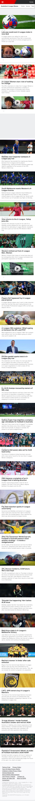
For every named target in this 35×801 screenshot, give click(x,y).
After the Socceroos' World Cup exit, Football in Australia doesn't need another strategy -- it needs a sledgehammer (16, 539)
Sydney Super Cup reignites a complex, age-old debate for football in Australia (17, 421)
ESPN (10, 2)
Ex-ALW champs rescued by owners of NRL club (17, 389)
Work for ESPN (21, 778)
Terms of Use (6, 767)
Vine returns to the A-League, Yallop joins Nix (16, 220)
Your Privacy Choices (8, 776)
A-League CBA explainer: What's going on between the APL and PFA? (17, 329)
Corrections (5, 780)
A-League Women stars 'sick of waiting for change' (17, 82)
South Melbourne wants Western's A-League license (17, 189)
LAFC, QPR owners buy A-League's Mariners (16, 691)
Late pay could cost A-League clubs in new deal (17, 33)
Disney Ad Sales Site (8, 778)
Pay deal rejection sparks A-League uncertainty (16, 508)
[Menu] (2, 2)
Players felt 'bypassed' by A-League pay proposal (16, 299)
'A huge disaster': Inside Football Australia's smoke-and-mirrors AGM (16, 721)
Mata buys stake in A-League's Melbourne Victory (14, 631)
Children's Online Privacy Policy (11, 771)
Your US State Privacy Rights (11, 769)
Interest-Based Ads (8, 773)
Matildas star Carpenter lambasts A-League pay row (16, 158)
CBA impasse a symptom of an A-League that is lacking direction (15, 479)
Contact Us (20, 776)
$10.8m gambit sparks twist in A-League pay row (15, 357)
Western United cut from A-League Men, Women (16, 252)
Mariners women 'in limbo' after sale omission (16, 661)
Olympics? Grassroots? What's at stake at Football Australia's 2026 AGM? (17, 751)
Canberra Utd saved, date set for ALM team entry (17, 451)
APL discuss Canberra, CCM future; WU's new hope (16, 570)
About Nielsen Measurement (10, 774)
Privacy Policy (17, 767)
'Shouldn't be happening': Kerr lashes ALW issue (16, 601)
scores (31, 2)
